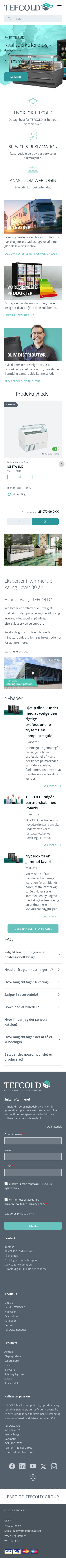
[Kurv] (51, 6)
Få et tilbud (11, 1255)
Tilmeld (33, 1226)
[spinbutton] (19, 521)
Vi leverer (10, 1311)
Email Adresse (13, 1134)
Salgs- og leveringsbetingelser (22, 1530)
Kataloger (10, 1320)
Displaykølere (12, 1356)
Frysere (8, 1365)
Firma (8, 1166)
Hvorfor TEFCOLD (14, 1307)
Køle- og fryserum (15, 1374)
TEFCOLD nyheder (15, 1329)
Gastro (8, 1378)
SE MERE (16, 77)
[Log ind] (44, 6)
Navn (8, 1150)
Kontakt (9, 1247)
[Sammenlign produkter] (19, 477)
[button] (33, 954)
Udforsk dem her (16, 315)
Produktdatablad (50, 453)
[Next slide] (62, 464)
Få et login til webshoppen (20, 1260)
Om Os (8, 1302)
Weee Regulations (15, 1536)
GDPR (7, 1520)
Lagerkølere (11, 1360)
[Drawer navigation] (59, 6)
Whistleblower (13, 1541)
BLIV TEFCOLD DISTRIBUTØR (22, 381)
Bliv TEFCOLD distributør (19, 1251)
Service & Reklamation (18, 1264)
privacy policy (25, 1213)
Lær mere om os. (16, 651)
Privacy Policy (12, 1525)
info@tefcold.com (23, 1452)
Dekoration (11, 1316)
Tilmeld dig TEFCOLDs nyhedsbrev (25, 1269)
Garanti (9, 1325)
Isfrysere (9, 1369)
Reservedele (11, 1383)
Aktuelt (8, 1351)
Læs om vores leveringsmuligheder (30, 253)
